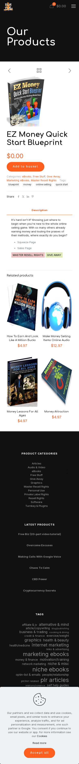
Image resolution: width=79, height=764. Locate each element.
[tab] (39, 210)
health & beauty (56, 640)
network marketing (34, 664)
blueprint (14, 184)
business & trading (33, 632)
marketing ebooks (46, 654)
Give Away (53, 176)
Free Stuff (39, 176)
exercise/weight (58, 635)
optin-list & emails (28, 675)
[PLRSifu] (8, 6)
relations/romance (35, 685)
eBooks (26, 176)
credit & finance (34, 635)
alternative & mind (54, 624)
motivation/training (54, 659)
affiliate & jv (29, 624)
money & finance (26, 659)
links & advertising (57, 649)
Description (39, 210)
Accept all (39, 752)
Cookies (42, 736)
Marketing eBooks (18, 180)
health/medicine (20, 645)
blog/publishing (60, 628)
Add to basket (25, 166)
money (27, 184)
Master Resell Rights (44, 180)
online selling (43, 184)
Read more (39, 743)
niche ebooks (50, 669)
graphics (33, 639)
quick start (62, 184)
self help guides (58, 685)
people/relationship (55, 675)
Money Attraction (56, 411)
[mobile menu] (73, 6)
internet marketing (50, 644)
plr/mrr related (30, 681)
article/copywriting (38, 628)
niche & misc (58, 663)
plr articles (55, 680)
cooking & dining (59, 632)
